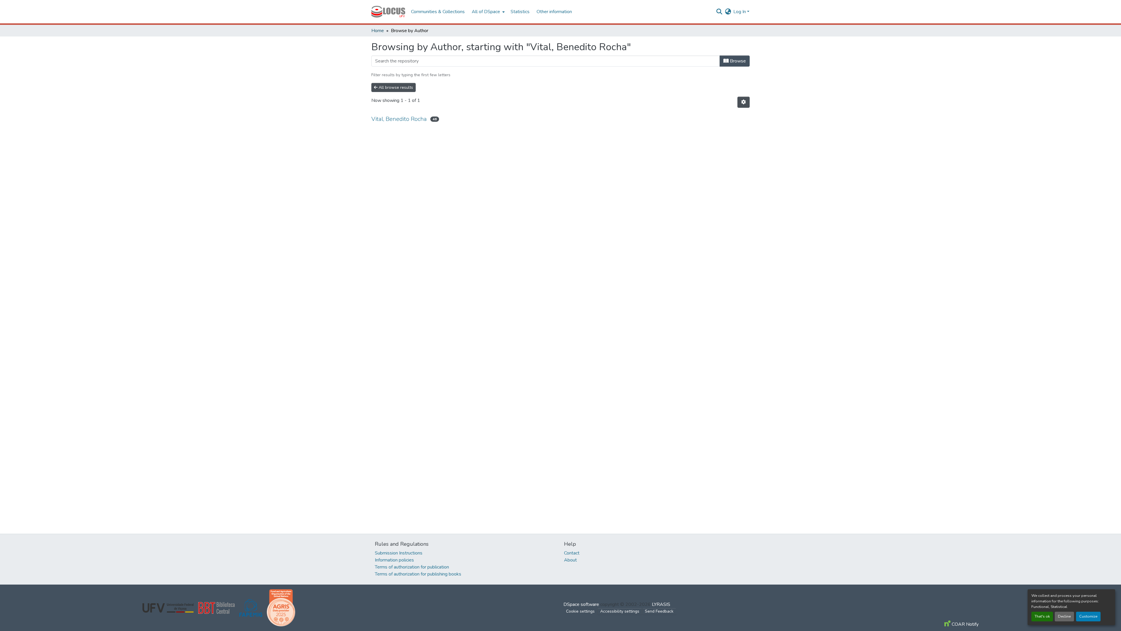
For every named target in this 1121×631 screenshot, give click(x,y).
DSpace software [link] (581, 604)
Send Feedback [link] (659, 611)
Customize (1088, 616)
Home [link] (377, 30)
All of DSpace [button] (486, 11)
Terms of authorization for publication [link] (412, 567)
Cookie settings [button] (580, 611)
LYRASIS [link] (661, 604)
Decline (1064, 616)
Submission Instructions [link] (398, 553)
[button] (388, 12)
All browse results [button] (395, 87)
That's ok (1042, 616)
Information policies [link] (394, 560)
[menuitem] (488, 11)
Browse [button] (737, 61)
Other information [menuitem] (554, 11)
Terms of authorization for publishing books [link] (418, 574)
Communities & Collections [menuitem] (438, 11)
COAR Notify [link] (965, 624)
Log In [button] (740, 11)
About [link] (570, 560)
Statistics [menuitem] (520, 11)
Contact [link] (571, 553)
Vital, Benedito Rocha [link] (399, 119)
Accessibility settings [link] (619, 611)
